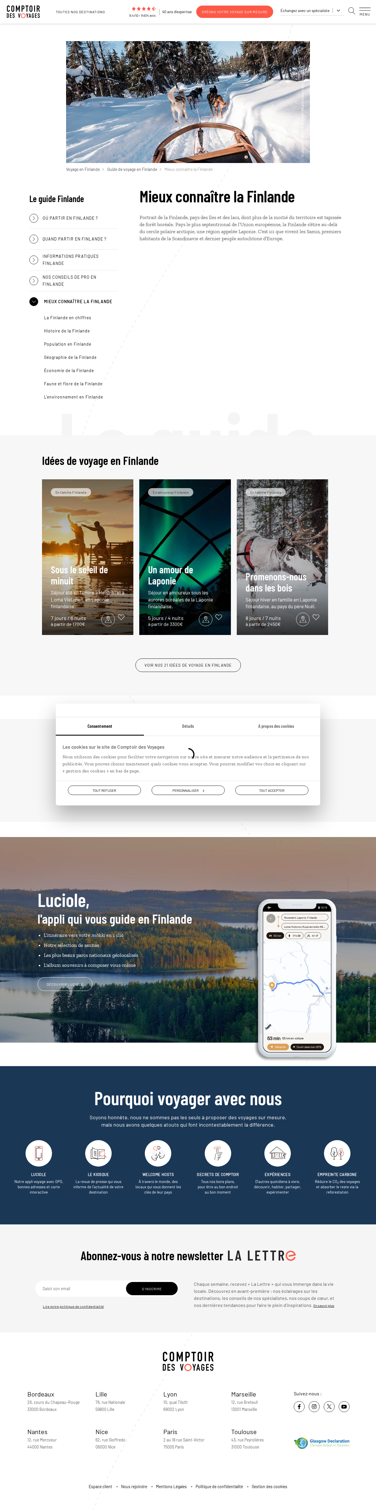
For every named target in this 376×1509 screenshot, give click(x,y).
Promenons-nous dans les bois (281, 589)
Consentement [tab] (100, 726)
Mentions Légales (171, 1486)
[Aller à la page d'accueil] (26, 11)
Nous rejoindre (134, 1486)
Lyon (170, 1394)
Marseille (243, 1394)
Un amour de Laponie (180, 586)
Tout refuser (104, 790)
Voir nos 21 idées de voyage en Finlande (188, 665)
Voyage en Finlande (83, 169)
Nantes (37, 1431)
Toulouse (244, 1431)
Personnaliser (185, 790)
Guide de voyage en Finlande (132, 169)
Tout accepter (271, 790)
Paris (170, 1431)
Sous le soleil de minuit (88, 586)
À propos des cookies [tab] (276, 726)
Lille (101, 1394)
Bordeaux (40, 1394)
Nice (101, 1431)
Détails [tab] (188, 726)
